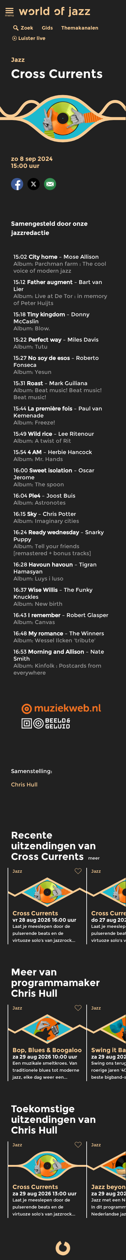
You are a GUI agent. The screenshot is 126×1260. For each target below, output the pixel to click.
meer (94, 858)
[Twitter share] (33, 185)
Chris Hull (24, 784)
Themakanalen (79, 28)
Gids (47, 28)
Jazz (18, 59)
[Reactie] (50, 185)
